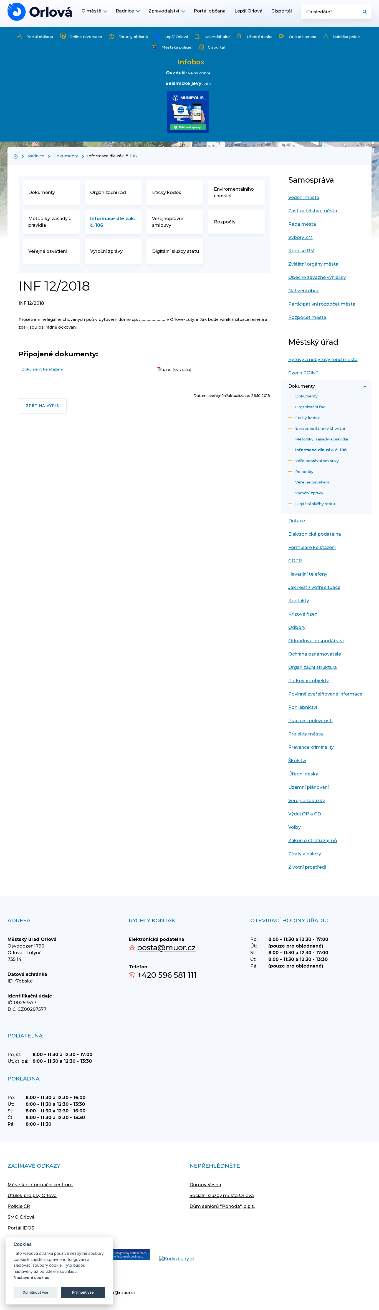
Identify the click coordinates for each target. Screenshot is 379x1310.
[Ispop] (125, 1255)
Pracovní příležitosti (310, 720)
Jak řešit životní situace (314, 587)
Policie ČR (18, 1206)
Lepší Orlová (248, 11)
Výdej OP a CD (304, 814)
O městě (91, 11)
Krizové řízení (303, 614)
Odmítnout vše (35, 1292)
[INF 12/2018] (39, 12)
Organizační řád (108, 192)
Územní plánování (308, 787)
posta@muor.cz (166, 947)
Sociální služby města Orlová (222, 1195)
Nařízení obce (303, 290)
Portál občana (210, 11)
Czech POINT (303, 373)
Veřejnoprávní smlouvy (167, 222)
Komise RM (301, 250)
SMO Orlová (21, 1217)
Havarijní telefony (307, 574)
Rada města (302, 224)
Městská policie (176, 47)
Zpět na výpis (42, 406)
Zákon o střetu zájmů (312, 840)
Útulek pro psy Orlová (32, 1195)
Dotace (296, 520)
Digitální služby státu (175, 251)
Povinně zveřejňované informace (325, 694)
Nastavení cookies (31, 1277)
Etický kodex (166, 192)
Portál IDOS (20, 1228)
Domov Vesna (205, 1184)
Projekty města (305, 734)
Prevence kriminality (311, 747)
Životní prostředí (307, 867)
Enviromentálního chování (234, 192)
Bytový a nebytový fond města (323, 359)
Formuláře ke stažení (312, 547)
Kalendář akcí (217, 36)
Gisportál (281, 11)
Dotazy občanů (133, 36)
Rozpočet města (307, 317)
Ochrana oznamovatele (314, 654)
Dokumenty (65, 155)
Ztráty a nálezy (304, 853)
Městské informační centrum (40, 1184)
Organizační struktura (312, 667)
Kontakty (298, 600)
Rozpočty (225, 222)
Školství (297, 760)
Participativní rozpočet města (321, 304)
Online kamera (302, 36)
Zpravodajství (163, 11)
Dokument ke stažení (42, 369)
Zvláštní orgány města (313, 264)
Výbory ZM (300, 237)
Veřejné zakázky (306, 800)
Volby (294, 827)
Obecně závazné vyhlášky (317, 277)
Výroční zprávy (106, 251)
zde (207, 83)
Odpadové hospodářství (316, 640)
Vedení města (303, 197)
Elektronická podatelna (314, 534)
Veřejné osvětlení (47, 251)
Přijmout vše (83, 1292)
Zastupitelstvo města (312, 210)
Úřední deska (259, 36)
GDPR (295, 560)
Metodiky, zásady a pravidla (50, 222)
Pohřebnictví (302, 707)
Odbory (296, 627)
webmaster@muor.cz (113, 1292)
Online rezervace (85, 36)
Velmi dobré (199, 73)
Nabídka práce (346, 36)
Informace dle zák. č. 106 (112, 222)
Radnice (125, 11)
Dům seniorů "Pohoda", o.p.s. (222, 1206)
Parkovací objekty (308, 680)
